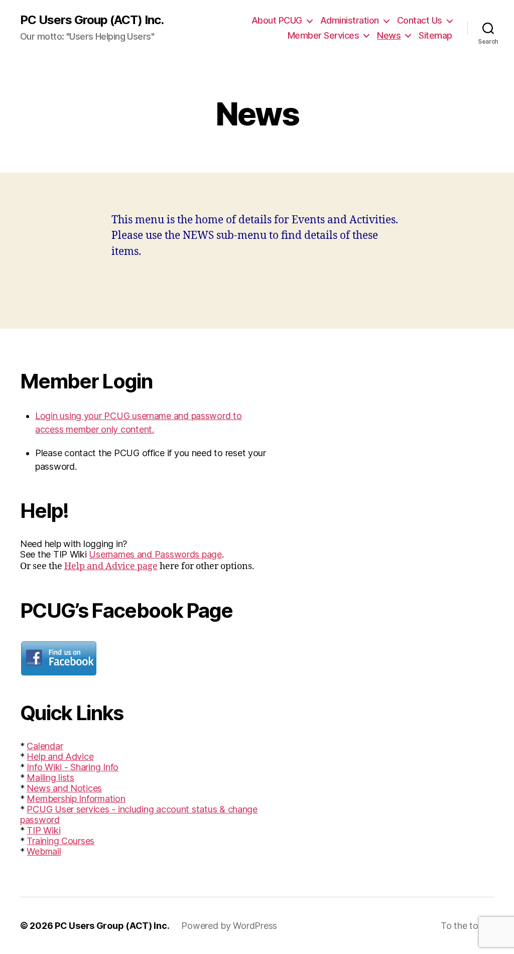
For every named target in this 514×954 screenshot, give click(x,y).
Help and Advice (60, 756)
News (389, 35)
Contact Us (419, 20)
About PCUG (276, 20)
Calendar (45, 746)
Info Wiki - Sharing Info (72, 767)
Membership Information (76, 798)
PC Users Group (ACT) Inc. (92, 20)
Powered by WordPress (229, 925)
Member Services (323, 35)
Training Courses (60, 841)
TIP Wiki (43, 830)
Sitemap (435, 35)
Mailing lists (50, 777)
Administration (349, 20)
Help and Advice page (111, 566)
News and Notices (64, 788)
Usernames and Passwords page (155, 554)
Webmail (44, 851)
